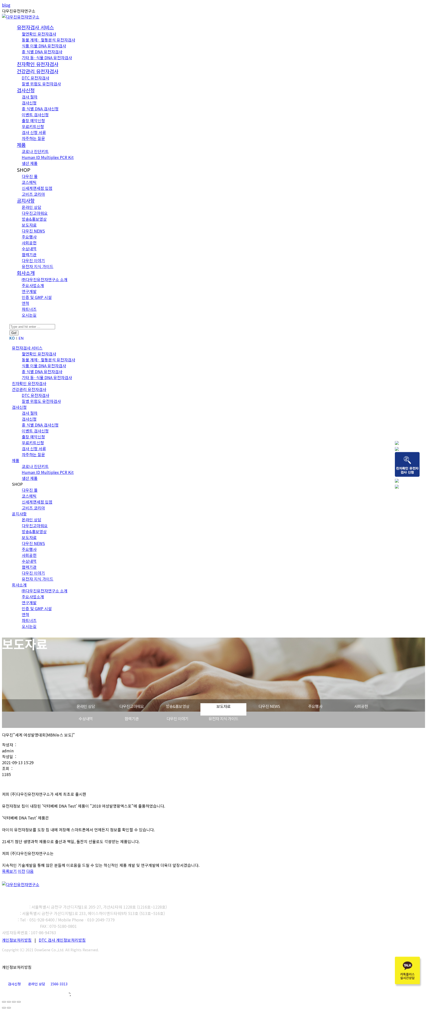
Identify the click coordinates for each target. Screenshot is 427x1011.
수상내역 (86, 718)
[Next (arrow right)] (9, 1008)
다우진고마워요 (131, 706)
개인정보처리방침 (17, 940)
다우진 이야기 (177, 718)
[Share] (9, 1002)
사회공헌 (361, 706)
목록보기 (9, 871)
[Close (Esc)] (4, 1002)
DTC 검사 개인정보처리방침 (62, 940)
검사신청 (14, 983)
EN (21, 338)
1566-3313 (58, 983)
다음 (30, 871)
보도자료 (223, 706)
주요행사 (315, 706)
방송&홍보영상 (177, 706)
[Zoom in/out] (19, 1002)
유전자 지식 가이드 (223, 718)
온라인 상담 (86, 706)
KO (12, 338)
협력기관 (132, 718)
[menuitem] (35, 28)
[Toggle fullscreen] (14, 1002)
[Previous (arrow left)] (4, 1008)
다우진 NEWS (269, 706)
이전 (21, 871)
